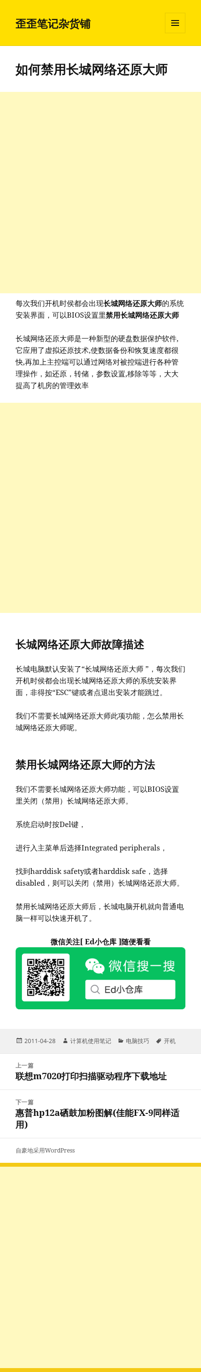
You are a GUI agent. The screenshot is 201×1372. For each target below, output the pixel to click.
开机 (170, 1041)
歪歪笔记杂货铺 (53, 23)
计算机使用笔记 (90, 1041)
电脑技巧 (137, 1041)
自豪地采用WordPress (45, 1150)
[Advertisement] (100, 192)
